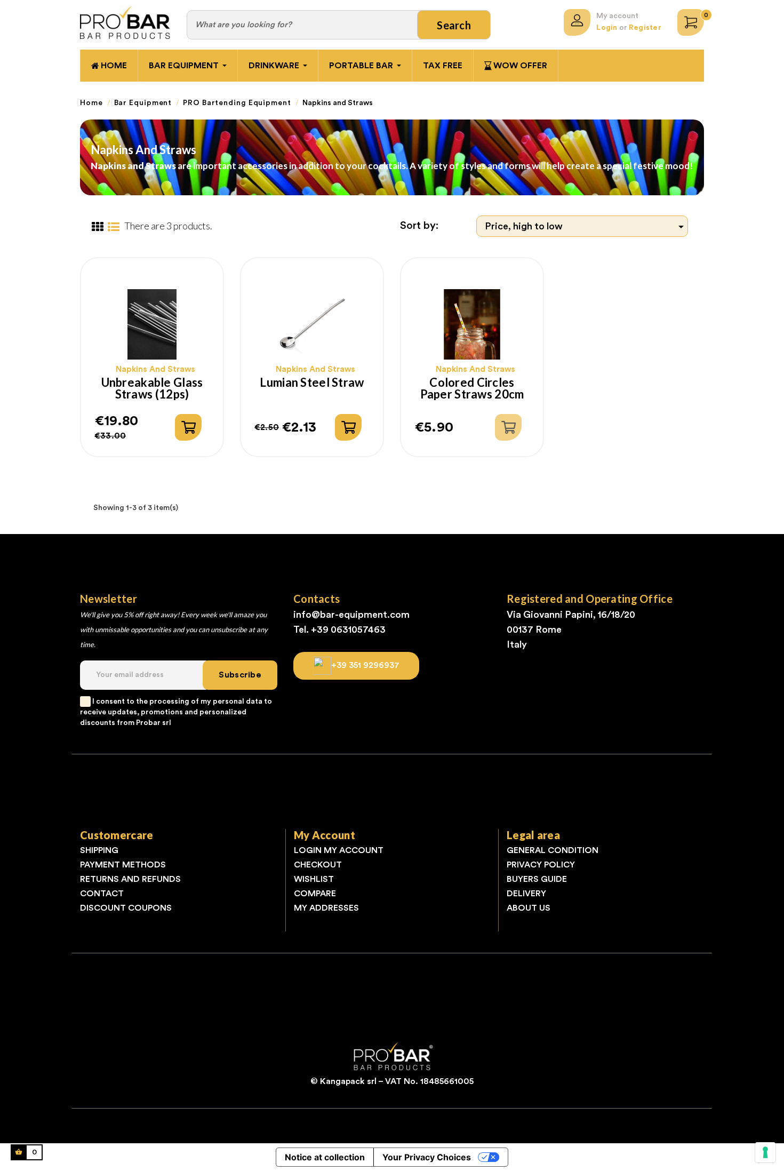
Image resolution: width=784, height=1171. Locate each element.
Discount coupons (126, 908)
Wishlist (314, 879)
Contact (102, 893)
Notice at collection (325, 1157)
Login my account (338, 850)
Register (645, 27)
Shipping (99, 850)
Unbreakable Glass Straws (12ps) (152, 388)
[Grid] (97, 227)
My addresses (326, 908)
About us (528, 908)
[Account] (577, 22)
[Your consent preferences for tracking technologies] (765, 1152)
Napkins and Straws (155, 369)
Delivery (526, 893)
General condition (552, 850)
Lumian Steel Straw (312, 383)
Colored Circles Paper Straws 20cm (472, 388)
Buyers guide (537, 879)
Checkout (318, 865)
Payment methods (123, 865)
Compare (315, 893)
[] (188, 427)
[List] (113, 227)
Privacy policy (541, 865)
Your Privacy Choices (426, 1157)
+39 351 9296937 (365, 665)
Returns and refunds (130, 879)
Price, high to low (586, 226)
